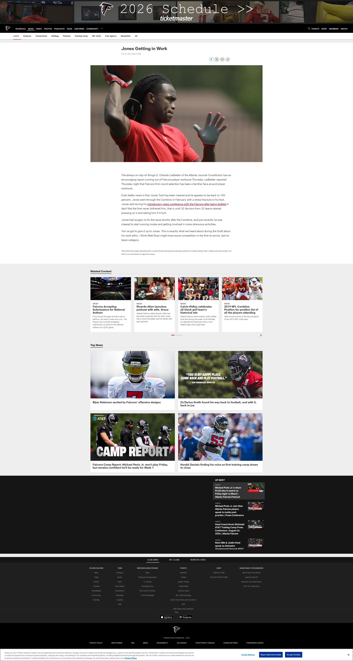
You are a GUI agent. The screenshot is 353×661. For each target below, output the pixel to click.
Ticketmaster (183, 586)
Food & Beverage (147, 595)
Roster (119, 577)
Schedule (119, 573)
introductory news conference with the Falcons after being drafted (186, 204)
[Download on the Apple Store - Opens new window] (167, 617)
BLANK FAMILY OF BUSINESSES (251, 568)
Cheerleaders (96, 591)
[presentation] (261, 335)
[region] (176, 655)
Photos (96, 582)
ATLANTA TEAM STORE (219, 577)
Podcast (96, 586)
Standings (120, 595)
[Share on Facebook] (211, 61)
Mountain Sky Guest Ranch (251, 582)
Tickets (183, 577)
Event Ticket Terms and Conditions (183, 600)
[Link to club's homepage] (7, 28)
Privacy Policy (96, 643)
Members (183, 573)
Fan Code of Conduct (147, 591)
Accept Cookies (293, 654)
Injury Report (120, 586)
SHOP (219, 568)
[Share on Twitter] (217, 61)
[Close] (349, 655)
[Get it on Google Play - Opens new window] (186, 618)
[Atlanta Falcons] (176, 630)
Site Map (96, 600)
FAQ (183, 604)
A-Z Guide (147, 582)
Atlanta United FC (251, 577)
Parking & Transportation (147, 577)
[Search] (309, 28)
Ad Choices (182, 643)
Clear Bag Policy (147, 586)
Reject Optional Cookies (271, 654)
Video (96, 577)
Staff (119, 604)
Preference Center (255, 643)
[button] (173, 335)
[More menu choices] (102, 28)
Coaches (120, 600)
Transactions (119, 591)
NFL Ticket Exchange (183, 595)
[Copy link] (228, 59)
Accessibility (162, 643)
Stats (120, 582)
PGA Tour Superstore (251, 586)
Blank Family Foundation (251, 573)
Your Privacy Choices (205, 643)
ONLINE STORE (219, 573)
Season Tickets (183, 582)
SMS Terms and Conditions (183, 609)
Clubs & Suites (183, 591)
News (96, 573)
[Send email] (222, 61)
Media (145, 643)
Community (96, 595)
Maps (147, 573)
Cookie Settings (230, 643)
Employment (116, 643)
